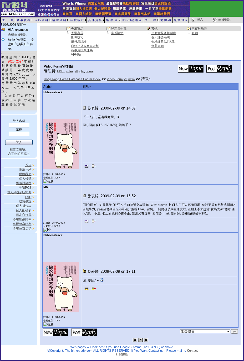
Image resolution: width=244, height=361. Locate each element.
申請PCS (25, 187)
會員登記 (224, 19)
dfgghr (79, 71)
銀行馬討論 (78, 41)
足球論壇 (117, 33)
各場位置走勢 (22, 228)
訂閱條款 (122, 354)
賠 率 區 (111, 20)
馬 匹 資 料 (41, 20)
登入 (200, 19)
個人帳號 (25, 178)
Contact (192, 350)
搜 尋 (150, 20)
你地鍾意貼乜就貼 (163, 41)
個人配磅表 (23, 210)
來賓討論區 (199, 28)
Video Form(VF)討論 (121, 79)
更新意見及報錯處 (163, 33)
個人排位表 (23, 206)
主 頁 (7, 20)
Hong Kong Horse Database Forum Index (72, 79)
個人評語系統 (160, 37)
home (89, 71)
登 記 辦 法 (17, 104)
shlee (69, 71)
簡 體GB (166, 20)
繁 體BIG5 (180, 20)
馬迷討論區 (23, 183)
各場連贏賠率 (22, 224)
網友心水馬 (23, 215)
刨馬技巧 (77, 37)
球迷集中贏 (119, 28)
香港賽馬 (77, 28)
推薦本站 (25, 169)
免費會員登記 (17, 34)
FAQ (28, 197)
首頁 (28, 165)
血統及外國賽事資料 (85, 46)
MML (60, 71)
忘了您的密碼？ (19, 154)
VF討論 (76, 54)
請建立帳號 (17, 149)
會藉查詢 (157, 46)
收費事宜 (25, 201)
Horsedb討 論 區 (131, 20)
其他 (154, 28)
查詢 (195, 33)
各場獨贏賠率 (22, 219)
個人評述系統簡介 (19, 192)
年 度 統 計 (77, 20)
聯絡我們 (25, 174)
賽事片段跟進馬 (82, 50)
